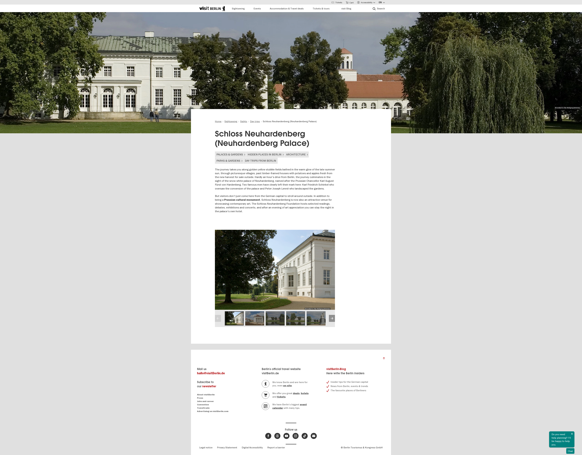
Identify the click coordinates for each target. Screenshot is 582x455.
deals (296, 393)
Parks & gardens (228, 160)
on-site (287, 385)
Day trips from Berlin (260, 160)
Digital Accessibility (252, 447)
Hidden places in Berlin (264, 154)
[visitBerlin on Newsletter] (314, 436)
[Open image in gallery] (234, 318)
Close (572, 434)
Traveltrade (203, 408)
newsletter (209, 386)
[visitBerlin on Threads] (277, 436)
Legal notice (205, 447)
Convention (203, 404)
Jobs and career (205, 401)
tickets (281, 396)
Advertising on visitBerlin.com (212, 411)
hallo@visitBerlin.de (211, 373)
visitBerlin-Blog (336, 369)
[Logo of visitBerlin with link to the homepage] (212, 8)
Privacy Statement (227, 447)
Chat (570, 451)
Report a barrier (276, 447)
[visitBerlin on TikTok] (305, 436)
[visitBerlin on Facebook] (268, 436)
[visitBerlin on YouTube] (286, 436)
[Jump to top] (384, 359)
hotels (305, 393)
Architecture (296, 154)
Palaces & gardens (229, 154)
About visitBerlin (206, 394)
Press (200, 398)
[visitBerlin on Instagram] (296, 436)
